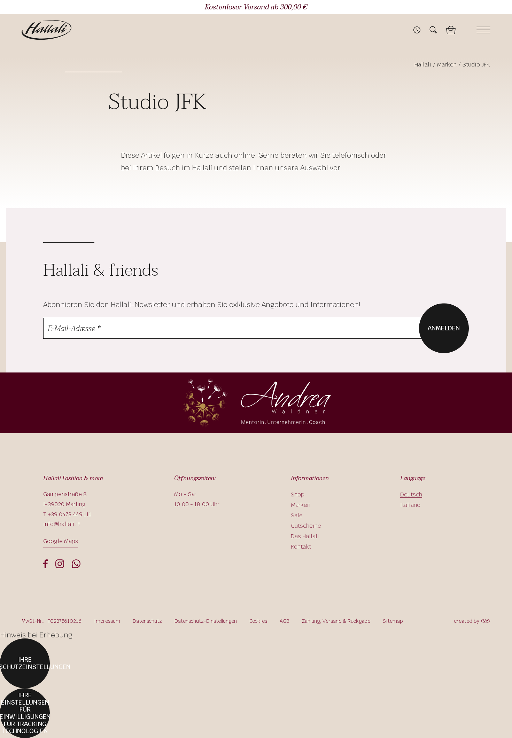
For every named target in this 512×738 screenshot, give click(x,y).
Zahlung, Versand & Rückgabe (336, 621)
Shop (297, 494)
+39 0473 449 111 (69, 514)
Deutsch (411, 494)
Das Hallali (305, 536)
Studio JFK (476, 64)
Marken (447, 64)
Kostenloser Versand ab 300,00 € (256, 7)
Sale (297, 515)
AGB (284, 621)
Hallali (422, 64)
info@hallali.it (61, 524)
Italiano (410, 505)
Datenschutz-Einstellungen (205, 621)
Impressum (107, 621)
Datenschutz (147, 621)
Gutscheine (306, 525)
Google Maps (60, 541)
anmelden (444, 328)
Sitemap (393, 621)
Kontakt (301, 546)
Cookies (258, 621)
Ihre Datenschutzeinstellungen (25, 663)
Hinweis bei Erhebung (36, 634)
